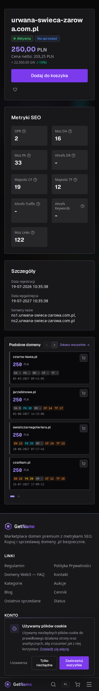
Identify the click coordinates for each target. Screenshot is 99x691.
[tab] (12, 496)
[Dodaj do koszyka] (83, 358)
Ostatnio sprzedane (22, 600)
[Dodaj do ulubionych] (49, 89)
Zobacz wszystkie (73, 345)
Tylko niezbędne (44, 663)
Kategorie (13, 583)
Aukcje (60, 583)
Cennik (60, 592)
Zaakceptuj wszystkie (74, 663)
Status (59, 600)
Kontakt (61, 574)
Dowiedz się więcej (54, 649)
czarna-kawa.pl (25, 357)
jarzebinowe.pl (24, 392)
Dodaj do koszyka (49, 75)
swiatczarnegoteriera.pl (32, 427)
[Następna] (54, 345)
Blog (8, 592)
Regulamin (14, 565)
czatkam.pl (21, 462)
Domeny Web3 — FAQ (24, 574)
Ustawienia (18, 663)
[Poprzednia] (46, 345)
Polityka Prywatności (72, 565)
